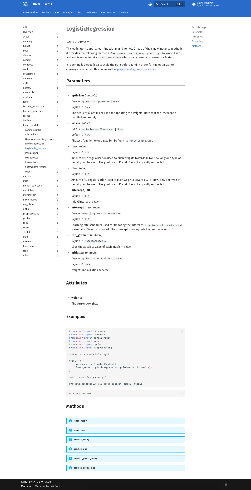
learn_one (79, 430)
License (123, 12)
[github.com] (226, 484)
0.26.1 (48, 4)
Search (164, 4)
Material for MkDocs (48, 486)
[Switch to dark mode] (150, 4)
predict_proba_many (85, 458)
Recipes (46, 12)
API (57, 12)
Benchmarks (108, 12)
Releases (91, 12)
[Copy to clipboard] (181, 331)
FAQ (80, 12)
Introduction (30, 12)
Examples (68, 12)
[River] (25, 4)
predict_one (80, 449)
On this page (199, 27)
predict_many (81, 439)
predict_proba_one (84, 467)
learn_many (80, 420)
